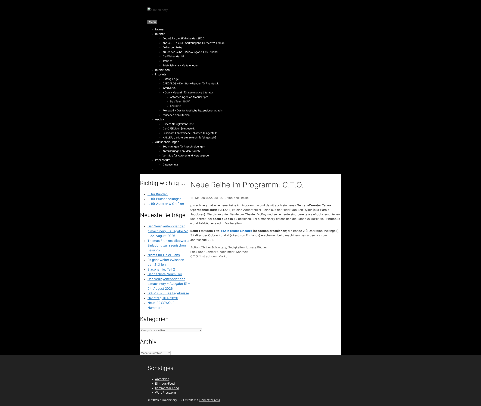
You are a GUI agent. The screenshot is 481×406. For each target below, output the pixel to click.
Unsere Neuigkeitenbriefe (178, 124)
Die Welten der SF (173, 56)
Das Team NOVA (180, 101)
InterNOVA (169, 87)
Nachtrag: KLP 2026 (162, 298)
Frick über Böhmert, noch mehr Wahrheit (219, 252)
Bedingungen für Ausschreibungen (184, 146)
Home (159, 29)
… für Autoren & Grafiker (165, 204)
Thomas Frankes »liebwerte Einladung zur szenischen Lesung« (168, 245)
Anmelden (162, 379)
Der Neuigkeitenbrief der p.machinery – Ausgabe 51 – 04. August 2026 (168, 283)
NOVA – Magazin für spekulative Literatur (188, 92)
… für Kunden (157, 194)
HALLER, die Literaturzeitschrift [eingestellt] (189, 137)
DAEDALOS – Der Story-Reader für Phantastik (191, 83)
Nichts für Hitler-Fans (163, 255)
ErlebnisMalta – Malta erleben (180, 65)
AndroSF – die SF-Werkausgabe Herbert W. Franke (194, 42)
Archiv (159, 119)
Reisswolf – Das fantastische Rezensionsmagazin (192, 110)
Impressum (162, 160)
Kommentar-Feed (167, 388)
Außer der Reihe (172, 47)
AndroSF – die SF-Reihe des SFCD (183, 38)
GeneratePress (209, 400)
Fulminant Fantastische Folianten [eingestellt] (190, 133)
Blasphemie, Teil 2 (161, 269)
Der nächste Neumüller (164, 274)
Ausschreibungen (167, 142)
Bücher (160, 34)
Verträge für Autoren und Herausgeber (186, 155)
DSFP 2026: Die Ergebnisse (168, 293)
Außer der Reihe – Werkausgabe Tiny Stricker (190, 51)
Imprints (160, 74)
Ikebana (167, 60)
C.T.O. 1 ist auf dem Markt (208, 256)
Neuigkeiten (236, 247)
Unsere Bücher (256, 247)
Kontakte (175, 106)
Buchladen (162, 70)
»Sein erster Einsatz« (237, 231)
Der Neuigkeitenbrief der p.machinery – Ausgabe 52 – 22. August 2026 (167, 231)
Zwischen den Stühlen (176, 115)
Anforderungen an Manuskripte (189, 96)
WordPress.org (165, 392)
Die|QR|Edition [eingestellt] (179, 128)
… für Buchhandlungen (164, 199)
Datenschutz (170, 164)
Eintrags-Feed (165, 383)
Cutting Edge (171, 78)
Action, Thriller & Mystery (208, 247)
